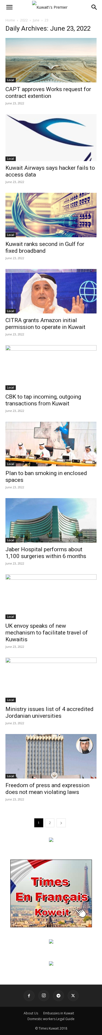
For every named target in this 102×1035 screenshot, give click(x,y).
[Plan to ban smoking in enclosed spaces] (51, 444)
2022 (24, 20)
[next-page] (61, 822)
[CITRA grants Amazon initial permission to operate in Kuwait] (51, 291)
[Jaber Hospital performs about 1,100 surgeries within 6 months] (51, 520)
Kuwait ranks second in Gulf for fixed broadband (44, 247)
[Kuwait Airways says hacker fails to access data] (51, 137)
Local (10, 80)
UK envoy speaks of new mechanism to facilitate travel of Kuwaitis (46, 633)
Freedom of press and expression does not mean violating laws (47, 788)
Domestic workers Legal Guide (51, 1019)
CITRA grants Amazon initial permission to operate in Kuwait (45, 323)
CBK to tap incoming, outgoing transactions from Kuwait (43, 400)
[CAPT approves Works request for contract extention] (51, 60)
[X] (73, 995)
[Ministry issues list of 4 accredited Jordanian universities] (51, 680)
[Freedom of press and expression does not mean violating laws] (51, 756)
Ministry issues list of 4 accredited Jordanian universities (49, 712)
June (36, 20)
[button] (9, 7)
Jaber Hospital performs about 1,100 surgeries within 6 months (45, 552)
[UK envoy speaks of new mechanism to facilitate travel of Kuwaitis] (51, 596)
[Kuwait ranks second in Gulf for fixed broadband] (51, 215)
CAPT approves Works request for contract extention (48, 92)
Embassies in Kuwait (58, 1013)
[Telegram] (58, 995)
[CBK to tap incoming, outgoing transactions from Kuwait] (51, 367)
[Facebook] (29, 995)
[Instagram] (43, 995)
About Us (31, 1013)
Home (10, 20)
